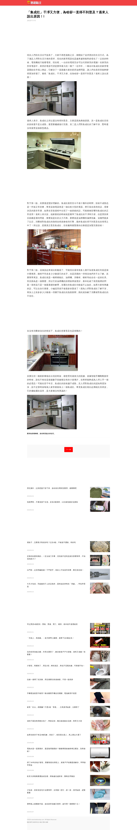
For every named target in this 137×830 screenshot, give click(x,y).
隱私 (43, 822)
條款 (41, 822)
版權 (46, 822)
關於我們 (29, 822)
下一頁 (68, 449)
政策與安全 (36, 822)
